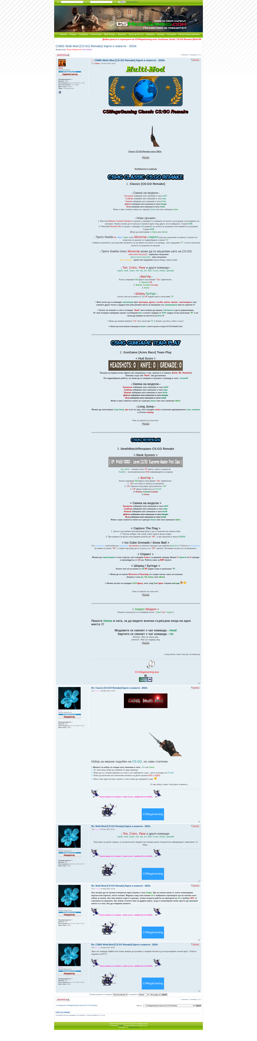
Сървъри (83, 34)
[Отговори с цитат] (195, 59)
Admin (97, 63)
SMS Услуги (109, 34)
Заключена (60, 54)
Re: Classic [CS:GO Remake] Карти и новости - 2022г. (119, 688)
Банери (160, 34)
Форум (73, 34)
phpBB (121, 1025)
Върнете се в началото (199, 683)
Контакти (171, 34)
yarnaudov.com (134, 1027)
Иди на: (139, 1005)
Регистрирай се (132, 2)
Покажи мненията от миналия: (101, 994)
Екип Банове (87, 49)
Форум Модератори (74, 49)
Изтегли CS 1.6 (136, 34)
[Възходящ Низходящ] (159, 994)
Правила (150, 34)
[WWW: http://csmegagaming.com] (59, 92)
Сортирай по (133, 994)
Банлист (122, 34)
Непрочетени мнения (188, 34)
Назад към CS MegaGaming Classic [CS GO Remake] (77, 1005)
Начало (63, 34)
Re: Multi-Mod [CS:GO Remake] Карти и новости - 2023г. (121, 826)
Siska (97, 691)
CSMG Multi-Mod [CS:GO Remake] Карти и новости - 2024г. (96, 46)
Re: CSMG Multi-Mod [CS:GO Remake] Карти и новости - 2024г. (124, 944)
